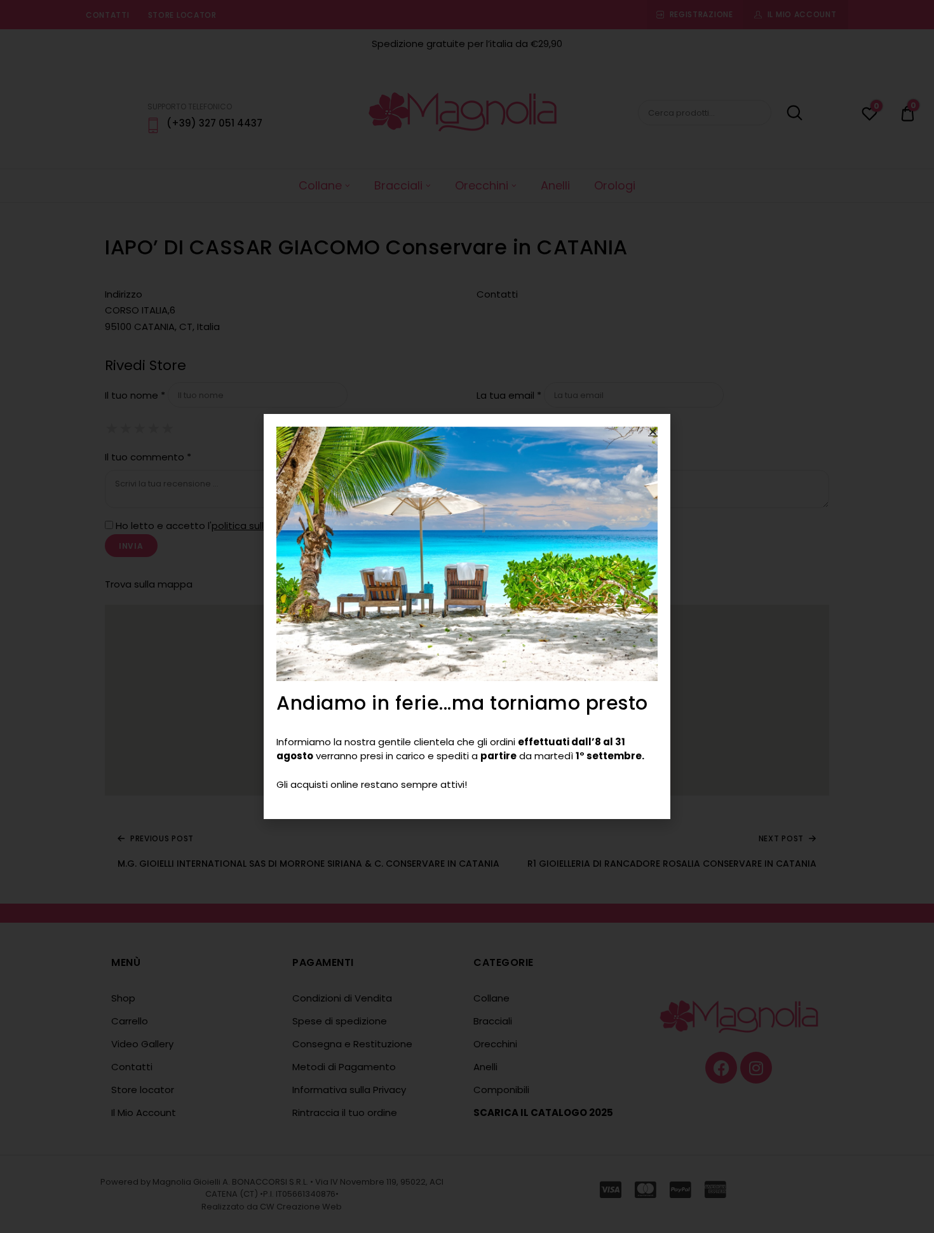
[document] (467, 616)
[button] (653, 431)
